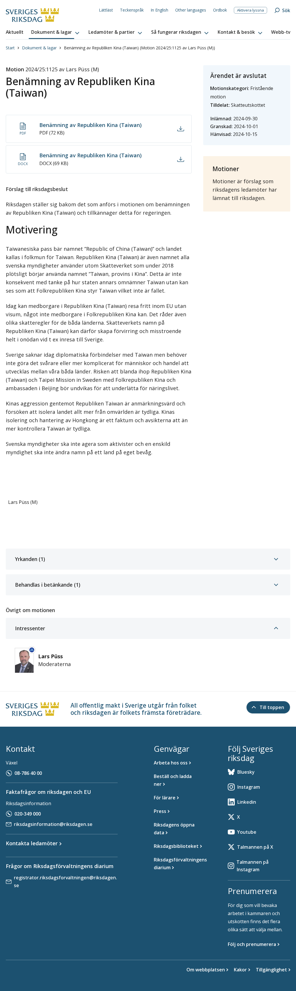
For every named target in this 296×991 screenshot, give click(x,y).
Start (10, 48)
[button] (56, 32)
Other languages (190, 10)
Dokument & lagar (39, 48)
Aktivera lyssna (250, 10)
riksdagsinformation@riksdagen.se (53, 824)
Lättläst (106, 10)
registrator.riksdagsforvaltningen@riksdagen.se (65, 881)
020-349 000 (27, 814)
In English (159, 10)
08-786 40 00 (28, 773)
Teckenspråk (132, 10)
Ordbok (220, 10)
